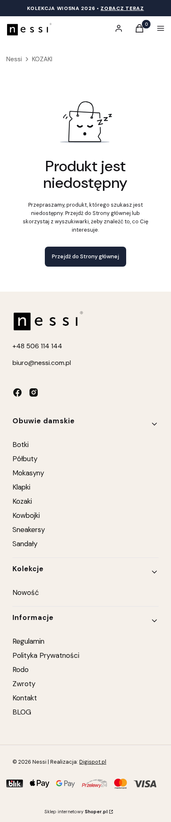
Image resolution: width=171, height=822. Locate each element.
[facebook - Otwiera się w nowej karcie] (17, 392)
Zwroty (23, 683)
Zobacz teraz (122, 8)
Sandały (24, 543)
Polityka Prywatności (45, 655)
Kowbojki (26, 515)
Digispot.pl (92, 761)
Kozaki (22, 501)
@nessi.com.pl (49, 362)
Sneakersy (28, 529)
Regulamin (28, 641)
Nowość (25, 592)
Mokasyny (28, 472)
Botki (20, 444)
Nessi (14, 59)
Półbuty (24, 458)
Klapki (21, 487)
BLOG (21, 712)
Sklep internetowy (75, 812)
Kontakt (24, 697)
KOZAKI (42, 59)
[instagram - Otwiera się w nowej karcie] (34, 392)
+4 (16, 346)
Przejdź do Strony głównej (85, 256)
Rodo (20, 669)
